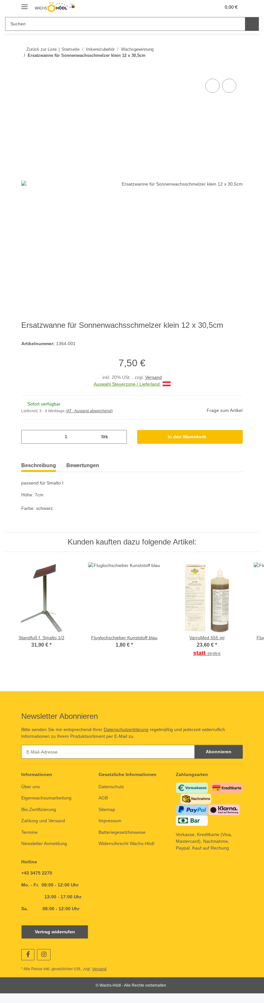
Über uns (30, 786)
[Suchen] (252, 24)
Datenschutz (111, 786)
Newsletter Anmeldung (44, 843)
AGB (103, 798)
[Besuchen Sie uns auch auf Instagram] (43, 956)
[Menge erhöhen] (120, 437)
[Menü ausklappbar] (24, 4)
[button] (190, 7)
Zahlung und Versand (43, 821)
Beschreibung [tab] (38, 465)
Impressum (110, 821)
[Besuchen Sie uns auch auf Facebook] (27, 956)
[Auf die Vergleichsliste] (212, 86)
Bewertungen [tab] (82, 465)
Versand (153, 377)
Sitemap (107, 809)
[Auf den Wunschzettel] (229, 86)
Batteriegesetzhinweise (122, 832)
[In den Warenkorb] (26, 70)
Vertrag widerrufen (55, 933)
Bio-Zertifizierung (38, 809)
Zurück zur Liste (41, 49)
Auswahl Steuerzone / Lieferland (127, 384)
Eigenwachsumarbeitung (46, 798)
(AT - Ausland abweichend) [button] (89, 411)
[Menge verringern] (28, 437)
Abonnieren (218, 752)
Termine (29, 832)
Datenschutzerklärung (126, 729)
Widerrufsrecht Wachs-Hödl (126, 843)
